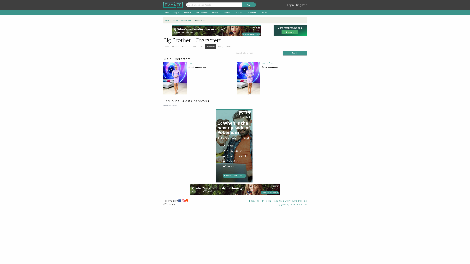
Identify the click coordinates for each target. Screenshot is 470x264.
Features (254, 201)
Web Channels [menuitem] (202, 12)
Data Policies (299, 201)
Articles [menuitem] (215, 12)
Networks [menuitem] (187, 12)
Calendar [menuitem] (238, 12)
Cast (194, 46)
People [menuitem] (176, 12)
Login (290, 5)
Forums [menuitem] (264, 12)
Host (191, 63)
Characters (210, 46)
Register (301, 5)
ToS (305, 205)
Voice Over (268, 63)
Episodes (175, 46)
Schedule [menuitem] (226, 12)
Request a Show (281, 201)
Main (167, 46)
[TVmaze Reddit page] (186, 201)
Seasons (185, 46)
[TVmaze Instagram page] (183, 201)
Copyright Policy (282, 205)
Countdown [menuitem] (251, 12)
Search (294, 53)
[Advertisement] (216, 30)
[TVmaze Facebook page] (179, 201)
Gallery (220, 46)
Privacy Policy (296, 205)
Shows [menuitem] (166, 12)
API (262, 201)
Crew (201, 46)
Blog (268, 201)
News (228, 46)
